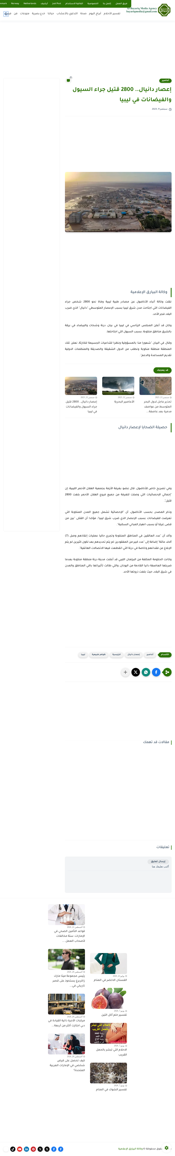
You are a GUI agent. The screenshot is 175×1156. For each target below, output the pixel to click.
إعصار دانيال (133, 655)
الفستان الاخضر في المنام (110, 980)
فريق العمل (121, 4)
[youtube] (19, 1149)
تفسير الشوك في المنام (111, 1089)
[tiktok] (12, 1149)
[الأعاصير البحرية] (118, 386)
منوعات (24, 13)
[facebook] (60, 1149)
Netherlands (30, 4)
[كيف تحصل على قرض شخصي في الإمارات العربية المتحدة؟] (66, 1044)
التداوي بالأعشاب (67, 13)
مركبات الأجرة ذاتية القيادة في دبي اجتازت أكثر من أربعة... (66, 1023)
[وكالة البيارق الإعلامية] (148, 9)
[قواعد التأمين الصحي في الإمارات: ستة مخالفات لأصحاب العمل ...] (66, 914)
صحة (83, 13)
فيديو (8, 13)
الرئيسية (116, 655)
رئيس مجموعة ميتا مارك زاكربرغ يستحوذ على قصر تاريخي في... (69, 981)
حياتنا (51, 13)
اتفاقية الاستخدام (74, 4)
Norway (15, 4)
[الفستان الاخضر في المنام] (108, 963)
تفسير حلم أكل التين (114, 1015)
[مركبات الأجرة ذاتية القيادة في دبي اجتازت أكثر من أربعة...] (66, 1004)
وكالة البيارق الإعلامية (130, 1149)
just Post (56, 4)
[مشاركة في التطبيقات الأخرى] (125, 672)
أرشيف (44, 4)
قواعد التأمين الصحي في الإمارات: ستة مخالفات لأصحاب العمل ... (69, 936)
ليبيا (83, 655)
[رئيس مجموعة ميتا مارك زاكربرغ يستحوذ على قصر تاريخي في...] (66, 959)
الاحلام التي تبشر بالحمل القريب (111, 1052)
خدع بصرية (38, 13)
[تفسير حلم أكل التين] (108, 998)
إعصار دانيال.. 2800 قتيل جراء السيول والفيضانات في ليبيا (81, 406)
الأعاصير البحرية (124, 402)
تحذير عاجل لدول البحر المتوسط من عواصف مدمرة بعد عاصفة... (158, 406)
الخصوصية (93, 4)
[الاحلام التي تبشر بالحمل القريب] (108, 1033)
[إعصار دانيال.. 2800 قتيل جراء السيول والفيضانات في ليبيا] (81, 386)
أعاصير (165, 80)
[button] (156, 672)
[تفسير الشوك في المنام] (108, 1073)
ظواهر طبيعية (99, 655)
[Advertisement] (87, 51)
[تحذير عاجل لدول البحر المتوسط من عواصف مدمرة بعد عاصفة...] (155, 386)
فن (15, 13)
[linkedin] (26, 1149)
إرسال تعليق (158, 861)
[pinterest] (33, 1149)
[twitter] (47, 1149)
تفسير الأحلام (112, 13)
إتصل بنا (107, 4)
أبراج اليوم (95, 13)
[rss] (6, 1149)
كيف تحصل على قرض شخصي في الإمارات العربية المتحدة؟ (67, 1065)
